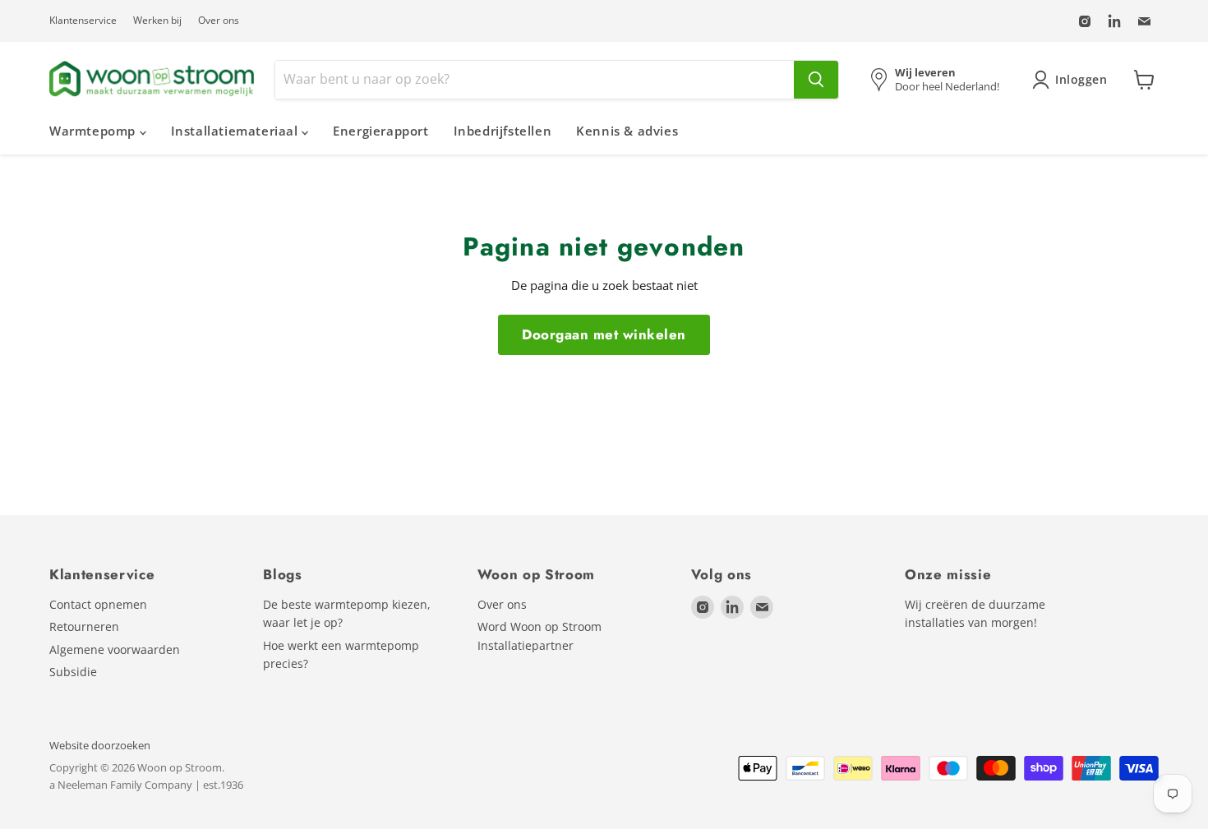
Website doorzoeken (99, 745)
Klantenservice (83, 20)
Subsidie (73, 671)
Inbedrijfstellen (503, 130)
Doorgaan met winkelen (604, 334)
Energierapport (380, 130)
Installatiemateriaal (236, 130)
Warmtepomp (94, 130)
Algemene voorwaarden (114, 649)
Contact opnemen (98, 604)
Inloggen (1081, 79)
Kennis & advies (627, 130)
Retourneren (84, 626)
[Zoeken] (816, 80)
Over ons (218, 20)
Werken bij (157, 20)
